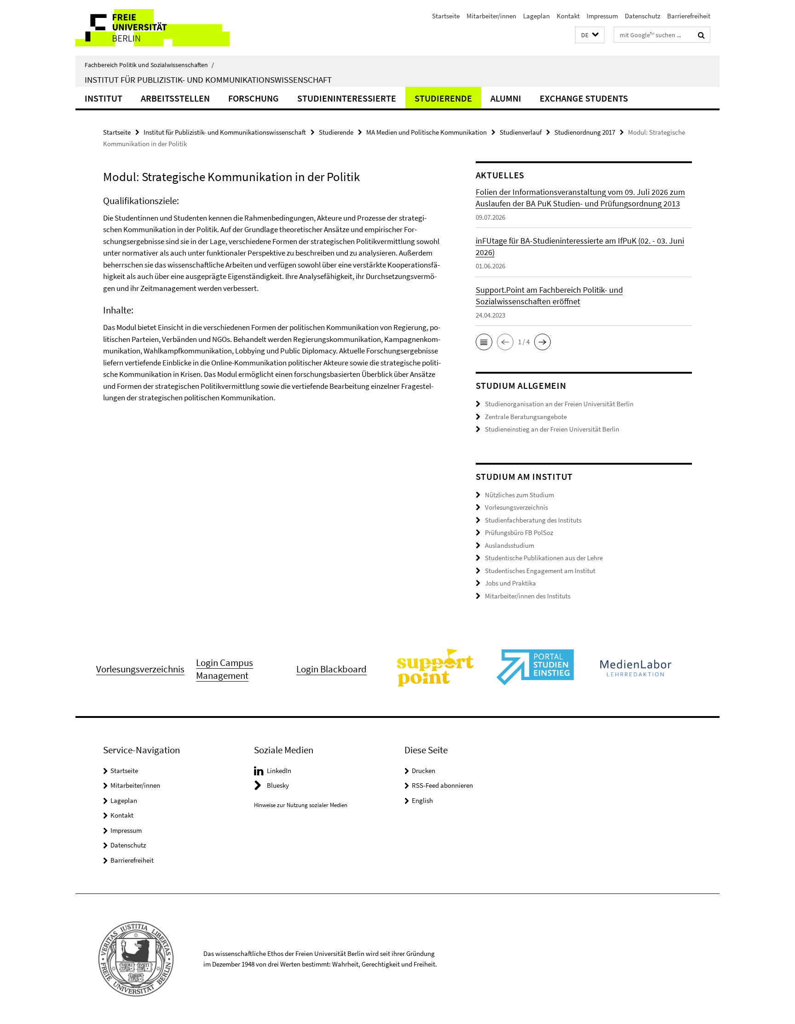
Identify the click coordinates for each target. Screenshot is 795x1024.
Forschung (253, 98)
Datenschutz (642, 15)
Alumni (505, 98)
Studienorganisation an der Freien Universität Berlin (559, 403)
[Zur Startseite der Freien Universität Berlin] (152, 27)
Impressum (602, 15)
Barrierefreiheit (688, 15)
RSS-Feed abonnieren (442, 785)
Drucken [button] (423, 770)
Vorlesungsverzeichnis (516, 507)
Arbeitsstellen (175, 98)
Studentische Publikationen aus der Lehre (544, 557)
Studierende (443, 98)
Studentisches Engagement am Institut (540, 570)
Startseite (446, 15)
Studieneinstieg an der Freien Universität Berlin (552, 429)
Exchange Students (584, 98)
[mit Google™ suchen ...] (701, 35)
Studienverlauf (521, 132)
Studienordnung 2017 (584, 132)
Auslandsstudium (509, 545)
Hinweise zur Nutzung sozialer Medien (300, 805)
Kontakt (568, 15)
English (422, 800)
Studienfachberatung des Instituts (533, 520)
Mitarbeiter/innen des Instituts (527, 596)
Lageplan (536, 15)
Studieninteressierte (346, 98)
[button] (590, 35)
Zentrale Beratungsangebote (526, 416)
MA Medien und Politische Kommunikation (426, 132)
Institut (103, 98)
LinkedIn (279, 770)
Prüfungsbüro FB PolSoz (519, 532)
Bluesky (278, 785)
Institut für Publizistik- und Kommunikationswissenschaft (208, 79)
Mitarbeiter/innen (491, 15)
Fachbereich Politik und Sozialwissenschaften (149, 65)
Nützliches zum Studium (519, 494)
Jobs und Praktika (510, 583)
